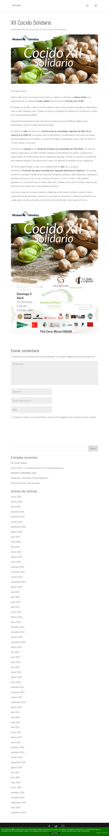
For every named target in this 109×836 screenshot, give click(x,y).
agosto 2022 (16, 647)
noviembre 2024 (18, 516)
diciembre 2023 (17, 566)
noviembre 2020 (18, 752)
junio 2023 (15, 596)
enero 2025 (16, 506)
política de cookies (54, 831)
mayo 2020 (15, 782)
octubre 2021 (17, 697)
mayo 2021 (15, 722)
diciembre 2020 (17, 747)
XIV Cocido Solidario (19, 463)
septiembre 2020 (18, 762)
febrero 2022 (16, 677)
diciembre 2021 (17, 687)
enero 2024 (16, 561)
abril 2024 (15, 546)
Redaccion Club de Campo (24, 29)
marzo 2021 (16, 732)
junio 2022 (15, 657)
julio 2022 (15, 652)
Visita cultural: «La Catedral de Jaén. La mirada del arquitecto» (37, 467)
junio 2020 (15, 777)
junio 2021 (15, 717)
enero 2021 (16, 742)
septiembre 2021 (18, 702)
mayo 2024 (15, 541)
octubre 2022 (17, 637)
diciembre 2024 (17, 511)
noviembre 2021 (18, 692)
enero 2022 (16, 682)
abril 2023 (15, 606)
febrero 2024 (16, 556)
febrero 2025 (16, 501)
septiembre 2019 (18, 802)
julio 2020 (15, 772)
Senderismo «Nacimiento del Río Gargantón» (30, 477)
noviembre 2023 (18, 571)
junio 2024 (15, 536)
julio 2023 (15, 592)
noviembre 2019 (18, 797)
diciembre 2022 (17, 627)
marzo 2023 (16, 611)
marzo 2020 (16, 787)
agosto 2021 (16, 707)
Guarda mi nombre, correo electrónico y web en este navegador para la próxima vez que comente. (55, 417)
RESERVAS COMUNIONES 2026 (23, 472)
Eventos (50, 29)
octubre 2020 (17, 757)
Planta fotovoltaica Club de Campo (25, 483)
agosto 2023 (16, 586)
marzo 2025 (16, 496)
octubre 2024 (17, 521)
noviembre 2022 (18, 632)
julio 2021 (15, 712)
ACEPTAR (54, 833)
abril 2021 (15, 727)
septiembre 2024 (18, 526)
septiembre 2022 (18, 642)
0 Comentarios (61, 29)
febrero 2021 (16, 737)
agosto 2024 (16, 531)
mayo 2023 (15, 601)
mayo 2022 (15, 662)
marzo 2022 (16, 672)
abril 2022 (15, 667)
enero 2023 (16, 622)
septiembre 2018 (18, 812)
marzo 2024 (16, 551)
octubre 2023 (17, 576)
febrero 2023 (16, 617)
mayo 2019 (15, 807)
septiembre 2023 (18, 581)
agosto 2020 (16, 767)
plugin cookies (102, 833)
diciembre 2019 (17, 792)
